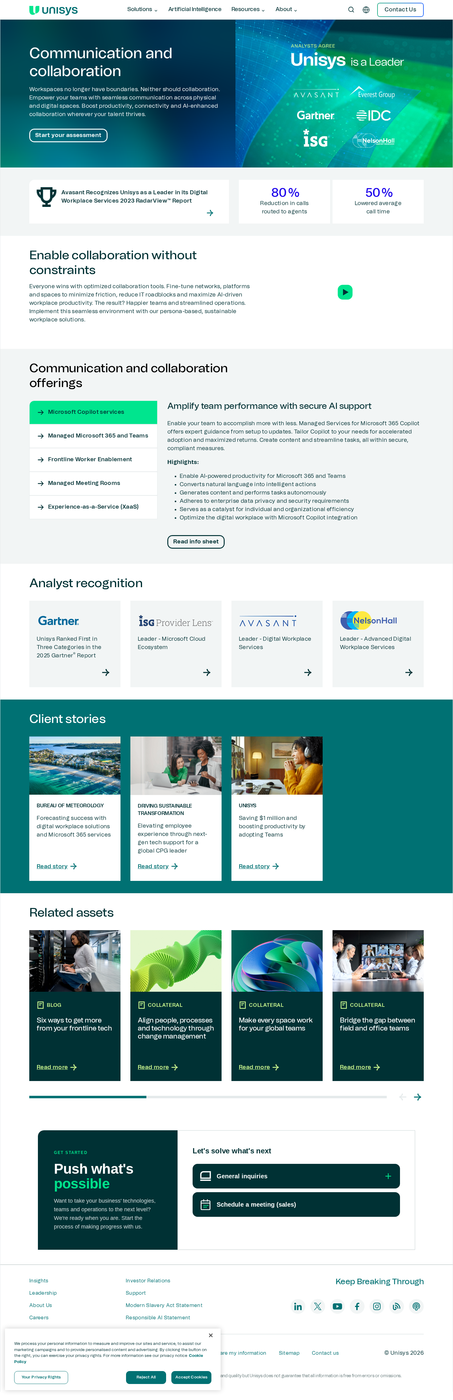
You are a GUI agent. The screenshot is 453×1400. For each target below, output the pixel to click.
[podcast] (416, 1306)
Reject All (146, 1377)
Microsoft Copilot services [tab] (86, 412)
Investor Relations (148, 1280)
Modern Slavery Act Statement (164, 1305)
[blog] (396, 1306)
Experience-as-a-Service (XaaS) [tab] (93, 507)
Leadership (43, 1293)
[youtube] (337, 1306)
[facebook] (357, 1306)
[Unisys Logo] (53, 10)
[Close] (211, 1335)
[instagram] (376, 1306)
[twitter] (317, 1306)
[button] (345, 292)
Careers (38, 1317)
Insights (38, 1280)
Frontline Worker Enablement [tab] (90, 459)
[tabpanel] (295, 476)
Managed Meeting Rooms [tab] (84, 483)
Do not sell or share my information (224, 1353)
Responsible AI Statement (158, 1317)
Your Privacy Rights (41, 1377)
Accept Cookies (191, 1377)
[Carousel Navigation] (410, 1097)
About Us (40, 1305)
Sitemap (289, 1353)
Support (136, 1293)
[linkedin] (298, 1306)
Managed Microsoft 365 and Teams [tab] (98, 436)
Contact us (325, 1353)
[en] (366, 10)
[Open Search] (351, 10)
